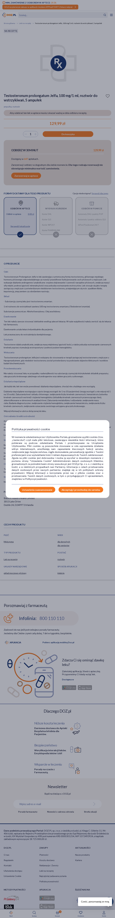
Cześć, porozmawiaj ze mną (95, 901)
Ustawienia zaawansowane (37, 489)
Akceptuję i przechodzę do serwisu (81, 489)
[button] (110, 898)
